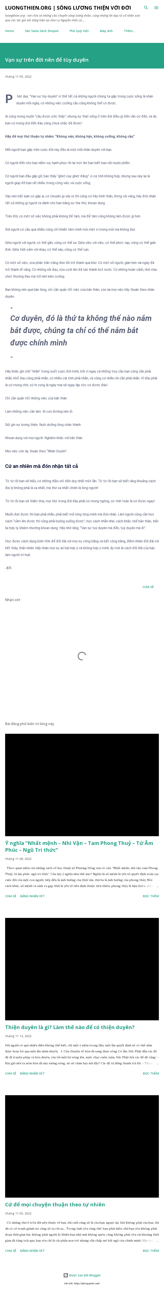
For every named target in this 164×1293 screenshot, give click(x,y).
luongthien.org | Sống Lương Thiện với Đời (68, 7)
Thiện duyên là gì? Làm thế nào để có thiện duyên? (70, 1027)
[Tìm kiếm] (146, 7)
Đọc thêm (151, 896)
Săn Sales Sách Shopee (42, 31)
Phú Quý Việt (79, 31)
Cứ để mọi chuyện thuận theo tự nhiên (55, 1204)
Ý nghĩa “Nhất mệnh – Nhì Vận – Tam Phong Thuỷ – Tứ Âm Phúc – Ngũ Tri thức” (79, 846)
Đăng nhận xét (32, 896)
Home (9, 31)
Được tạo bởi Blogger (84, 1275)
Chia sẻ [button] (148, 587)
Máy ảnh (106, 31)
